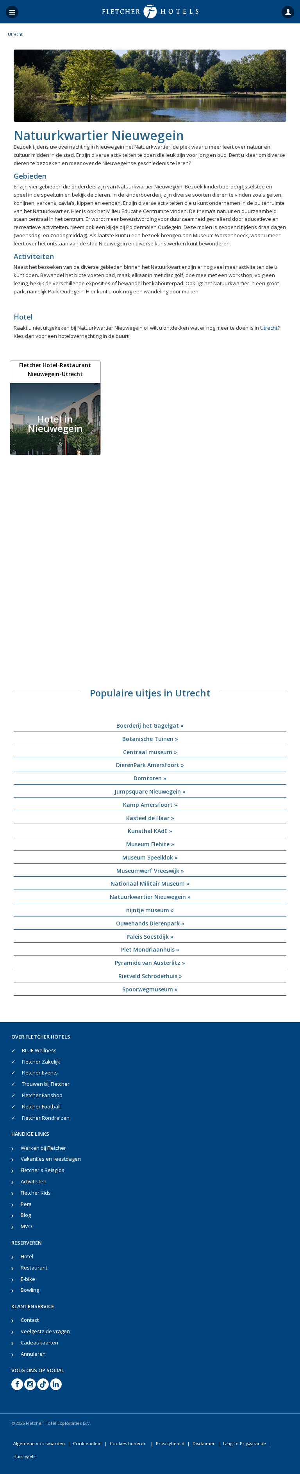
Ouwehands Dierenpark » (150, 923)
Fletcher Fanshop (42, 1095)
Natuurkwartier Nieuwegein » (150, 896)
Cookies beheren (129, 1443)
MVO (26, 1226)
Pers (26, 1204)
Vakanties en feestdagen (51, 1158)
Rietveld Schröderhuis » (150, 976)
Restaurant (34, 1267)
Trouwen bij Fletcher (46, 1083)
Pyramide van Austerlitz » (150, 962)
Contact (30, 1319)
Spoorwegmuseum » (150, 989)
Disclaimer (204, 1443)
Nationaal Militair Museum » (150, 883)
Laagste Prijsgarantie (244, 1443)
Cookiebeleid (87, 1443)
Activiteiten (33, 1181)
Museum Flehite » (150, 844)
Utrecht (268, 327)
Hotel (27, 1256)
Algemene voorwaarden (39, 1443)
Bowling (30, 1289)
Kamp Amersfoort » (150, 804)
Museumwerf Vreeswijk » (150, 870)
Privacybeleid (170, 1443)
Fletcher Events (40, 1072)
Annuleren (33, 1353)
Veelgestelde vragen (45, 1331)
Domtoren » (150, 778)
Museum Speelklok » (150, 857)
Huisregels (24, 1456)
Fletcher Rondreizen (46, 1117)
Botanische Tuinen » (150, 738)
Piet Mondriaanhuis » (150, 949)
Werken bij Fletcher (43, 1147)
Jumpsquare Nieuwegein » (150, 791)
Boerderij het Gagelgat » (150, 725)
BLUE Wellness (39, 1050)
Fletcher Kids (36, 1192)
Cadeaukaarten (39, 1342)
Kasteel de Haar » (150, 818)
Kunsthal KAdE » (150, 831)
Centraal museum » (150, 752)
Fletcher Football (41, 1106)
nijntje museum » (150, 910)
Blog (26, 1214)
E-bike (28, 1278)
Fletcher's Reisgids (42, 1170)
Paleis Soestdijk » (150, 936)
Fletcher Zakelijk (41, 1061)
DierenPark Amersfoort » (150, 765)
